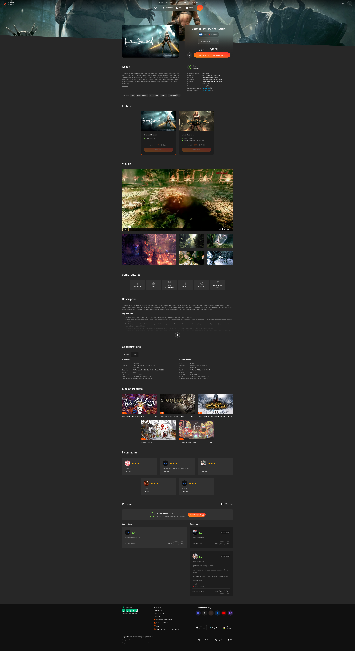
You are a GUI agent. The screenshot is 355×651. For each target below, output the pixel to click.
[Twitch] (230, 613)
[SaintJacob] (195, 532)
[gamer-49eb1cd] (127, 532)
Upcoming (178, 2)
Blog (185, 2)
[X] (204, 613)
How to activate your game (210, 77)
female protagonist (142, 95)
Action (204, 86)
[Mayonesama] (203, 463)
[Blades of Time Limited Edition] (196, 133)
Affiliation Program (159, 613)
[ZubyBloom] (127, 463)
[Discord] (198, 613)
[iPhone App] (201, 627)
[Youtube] (223, 613)
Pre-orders (168, 2)
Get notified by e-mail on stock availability (212, 55)
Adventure (210, 86)
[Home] (9, 4)
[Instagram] (211, 613)
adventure (163, 95)
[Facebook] (217, 613)
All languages (229, 504)
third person (172, 95)
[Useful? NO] (182, 543)
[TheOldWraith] (146, 483)
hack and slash (154, 95)
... (179, 95)
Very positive (206, 88)
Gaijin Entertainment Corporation (212, 79)
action (132, 95)
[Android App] (214, 627)
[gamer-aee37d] (184, 483)
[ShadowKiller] (195, 556)
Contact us (157, 616)
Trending (160, 2)
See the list (205, 73)
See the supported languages (211, 75)
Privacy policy (158, 610)
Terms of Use (157, 607)
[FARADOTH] (165, 463)
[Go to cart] (343, 3)
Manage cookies (127, 640)
